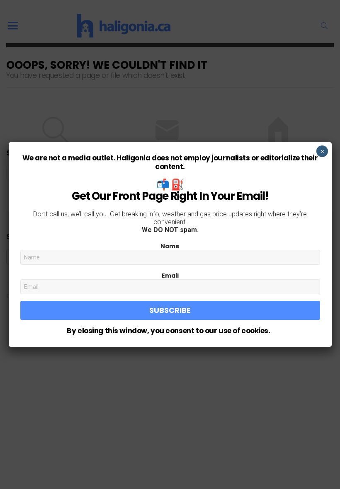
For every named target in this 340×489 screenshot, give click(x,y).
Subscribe (170, 310)
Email (170, 275)
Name (170, 246)
